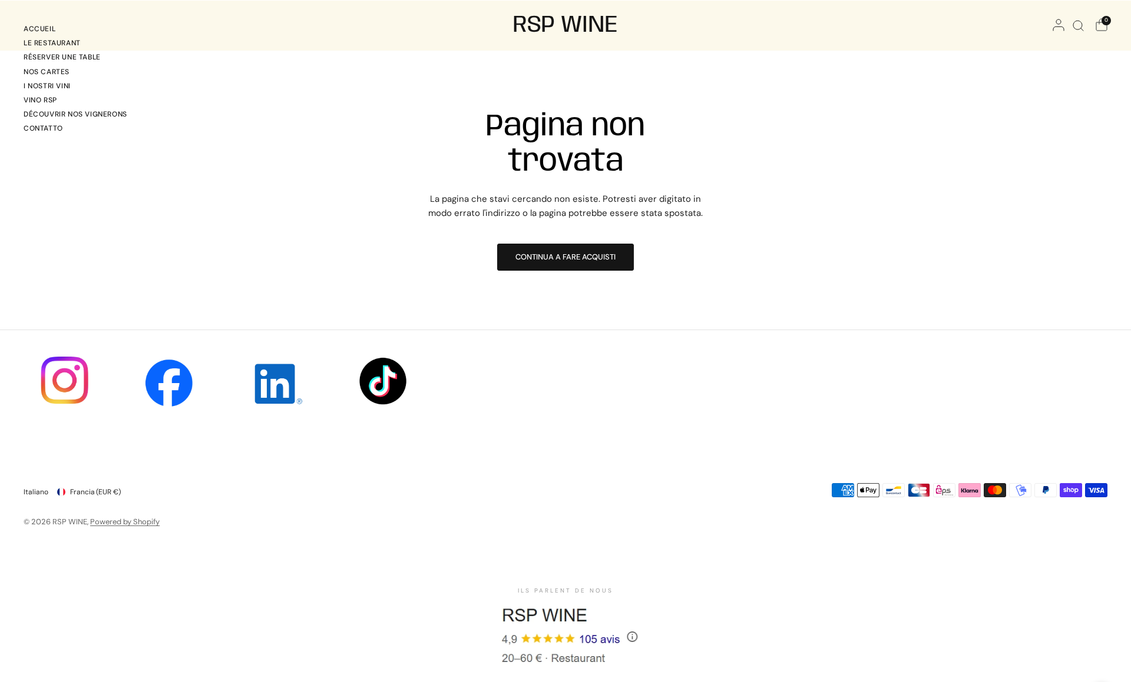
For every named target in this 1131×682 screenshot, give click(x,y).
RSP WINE (565, 25)
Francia (95, 492)
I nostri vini (47, 86)
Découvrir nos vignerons (75, 114)
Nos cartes (47, 71)
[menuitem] (75, 31)
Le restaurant (52, 43)
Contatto (43, 128)
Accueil (39, 29)
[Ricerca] (1078, 25)
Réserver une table (62, 57)
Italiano (36, 492)
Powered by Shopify (125, 522)
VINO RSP (40, 100)
